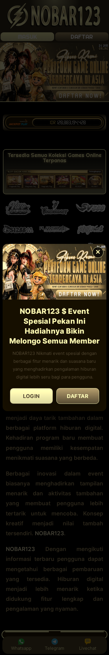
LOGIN (31, 396)
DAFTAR (77, 396)
